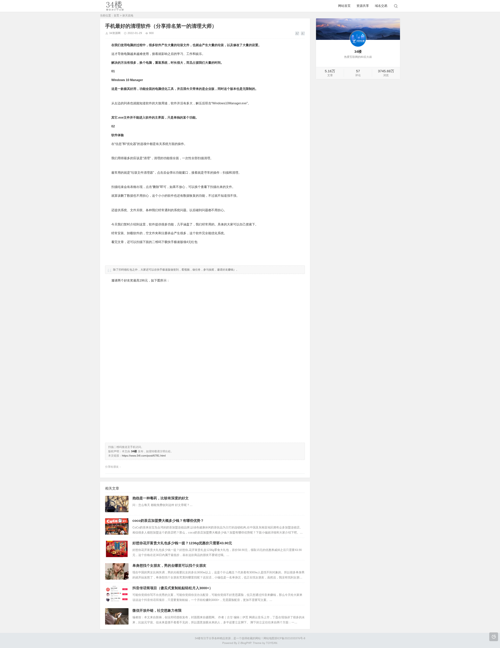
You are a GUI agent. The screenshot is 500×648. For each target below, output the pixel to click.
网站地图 (268, 638)
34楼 (198, 638)
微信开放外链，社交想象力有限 (157, 610)
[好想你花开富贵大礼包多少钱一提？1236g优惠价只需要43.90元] (117, 549)
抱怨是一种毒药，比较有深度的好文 (160, 498)
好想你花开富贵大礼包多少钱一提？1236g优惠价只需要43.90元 (182, 543)
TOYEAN (271, 642)
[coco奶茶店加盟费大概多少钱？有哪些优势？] (117, 526)
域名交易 (381, 5)
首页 (116, 15)
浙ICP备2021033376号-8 (289, 638)
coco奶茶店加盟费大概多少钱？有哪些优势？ (168, 521)
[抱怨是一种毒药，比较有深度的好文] (117, 504)
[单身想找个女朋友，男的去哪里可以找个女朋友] (117, 571)
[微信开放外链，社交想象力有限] (117, 616)
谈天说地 (127, 15)
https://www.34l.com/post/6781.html (144, 455)
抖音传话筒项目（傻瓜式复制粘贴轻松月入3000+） (172, 588)
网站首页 (344, 5)
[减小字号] (303, 33)
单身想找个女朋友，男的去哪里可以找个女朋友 (169, 566)
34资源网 (115, 33)
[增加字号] (297, 33)
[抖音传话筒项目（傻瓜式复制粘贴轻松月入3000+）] (117, 594)
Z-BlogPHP (244, 642)
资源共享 (362, 5)
